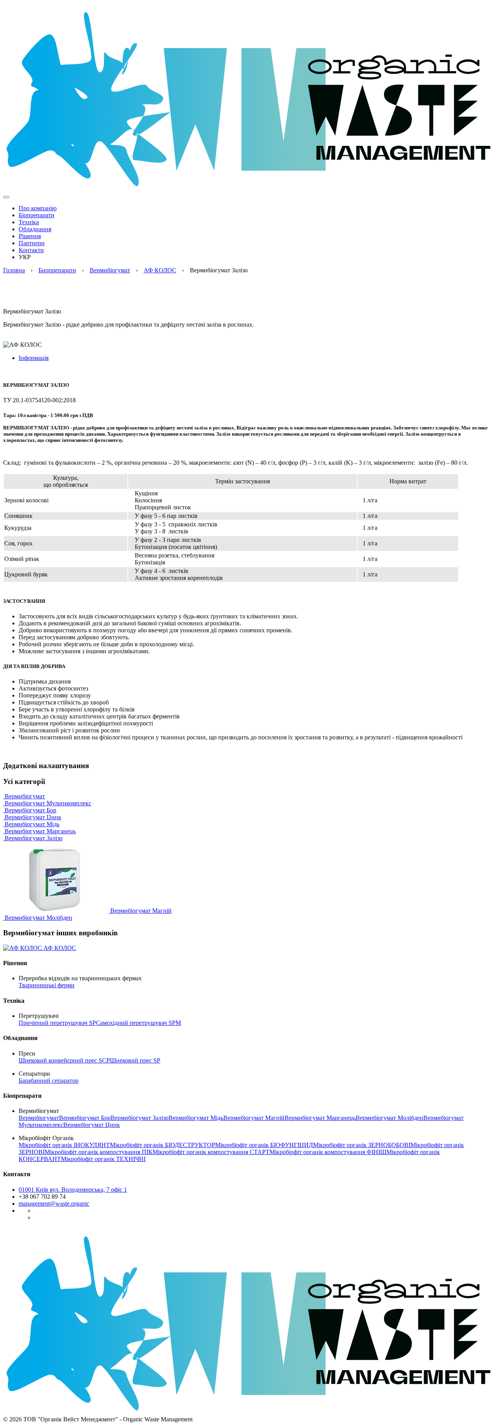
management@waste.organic (54, 1203)
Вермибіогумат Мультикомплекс (47, 803)
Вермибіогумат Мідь (31, 824)
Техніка (29, 222)
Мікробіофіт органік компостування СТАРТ (211, 1152)
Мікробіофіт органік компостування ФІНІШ (327, 1152)
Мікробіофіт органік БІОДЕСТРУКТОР (162, 1145)
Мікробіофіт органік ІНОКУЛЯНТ (64, 1145)
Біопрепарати (36, 215)
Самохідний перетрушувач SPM (138, 1022)
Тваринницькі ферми (47, 985)
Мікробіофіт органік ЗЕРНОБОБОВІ (361, 1145)
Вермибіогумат (110, 270)
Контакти (31, 250)
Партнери (32, 243)
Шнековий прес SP (135, 1060)
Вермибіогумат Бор (29, 810)
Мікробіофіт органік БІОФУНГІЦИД (264, 1145)
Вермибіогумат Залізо (33, 838)
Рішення (30, 236)
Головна (14, 270)
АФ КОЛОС (160, 270)
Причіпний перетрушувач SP (57, 1022)
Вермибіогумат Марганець (39, 831)
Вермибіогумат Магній (140, 910)
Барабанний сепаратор (48, 1080)
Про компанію (38, 208)
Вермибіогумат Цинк (32, 817)
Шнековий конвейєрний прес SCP (64, 1060)
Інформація (34, 358)
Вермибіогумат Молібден (37, 917)
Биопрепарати (57, 270)
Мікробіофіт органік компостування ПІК (99, 1152)
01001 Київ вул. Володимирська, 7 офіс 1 (73, 1189)
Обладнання (35, 229)
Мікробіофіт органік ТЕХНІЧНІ (103, 1159)
